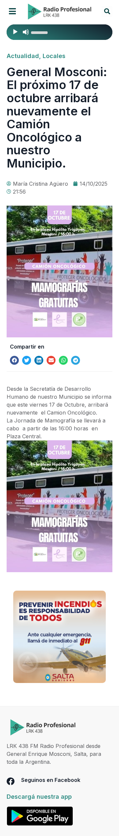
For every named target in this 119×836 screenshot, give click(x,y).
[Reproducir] (15, 32)
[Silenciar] (25, 32)
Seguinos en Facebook (50, 780)
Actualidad (23, 55)
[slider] (40, 32)
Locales (54, 55)
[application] (59, 32)
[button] (12, 11)
